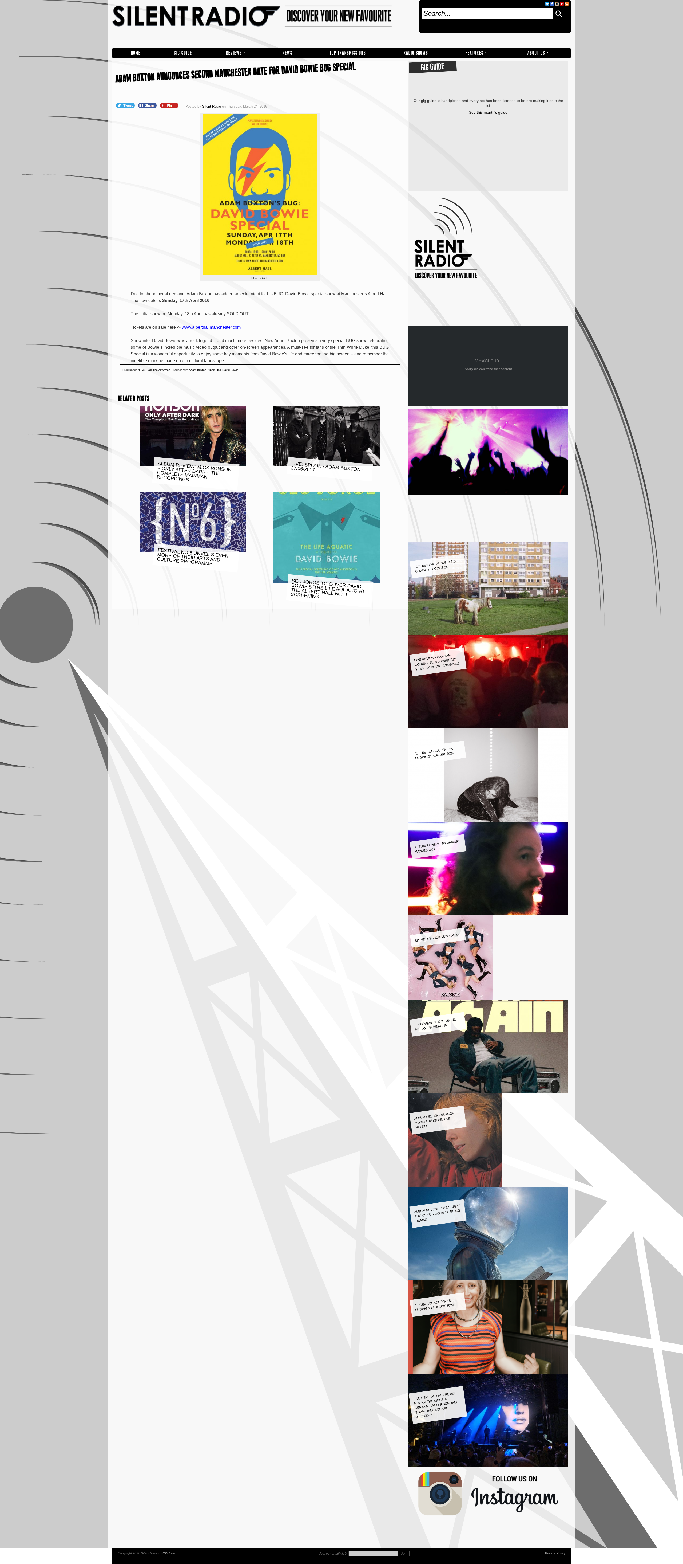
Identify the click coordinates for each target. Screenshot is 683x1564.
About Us (536, 53)
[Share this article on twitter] (126, 105)
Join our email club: (333, 1553)
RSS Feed (168, 1553)
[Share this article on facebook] (148, 105)
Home (136, 53)
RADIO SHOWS (416, 53)
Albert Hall (214, 369)
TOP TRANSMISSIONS (347, 53)
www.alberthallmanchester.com (211, 327)
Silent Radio (263, 24)
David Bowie (230, 369)
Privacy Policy (555, 1553)
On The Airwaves (159, 369)
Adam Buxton (197, 369)
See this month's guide (488, 112)
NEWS (287, 53)
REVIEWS (234, 53)
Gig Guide (183, 53)
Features (474, 53)
